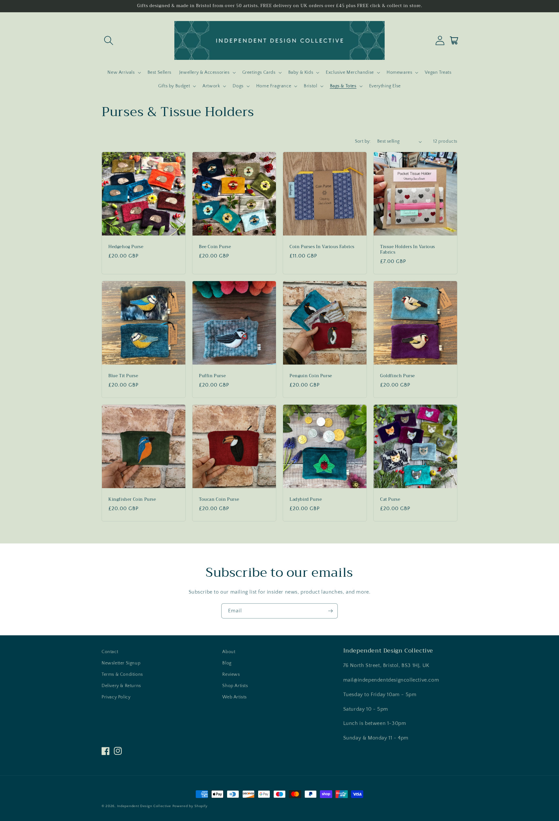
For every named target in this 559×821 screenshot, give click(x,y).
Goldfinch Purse (397, 376)
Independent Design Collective (144, 806)
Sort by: (363, 141)
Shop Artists (235, 685)
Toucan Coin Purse (219, 499)
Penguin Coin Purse (311, 376)
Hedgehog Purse (125, 247)
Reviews (231, 674)
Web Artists (234, 697)
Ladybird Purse (306, 499)
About (228, 651)
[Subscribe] (330, 610)
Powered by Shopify (190, 806)
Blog (226, 663)
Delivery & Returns (121, 685)
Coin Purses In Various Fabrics (322, 247)
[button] (109, 40)
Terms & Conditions (122, 674)
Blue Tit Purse (123, 376)
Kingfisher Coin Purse (132, 499)
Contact (110, 651)
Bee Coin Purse (215, 247)
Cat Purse (390, 499)
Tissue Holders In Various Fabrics (407, 249)
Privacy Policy (116, 697)
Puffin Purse (212, 376)
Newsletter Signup (121, 663)
